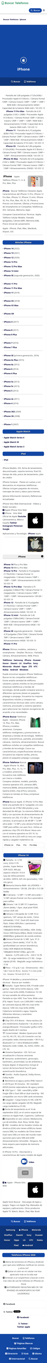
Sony (35, 663)
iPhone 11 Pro (10, 283)
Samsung (18, 660)
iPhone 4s (8, 399)
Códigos (36, 1348)
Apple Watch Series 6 (13, 437)
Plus (18, 845)
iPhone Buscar (10, 716)
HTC (35, 666)
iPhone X (8, 321)
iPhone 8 (8, 330)
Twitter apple (23, 1326)
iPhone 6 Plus (10, 373)
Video (31, 1162)
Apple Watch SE (11, 442)
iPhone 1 (8, 424)
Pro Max (33, 845)
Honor (6, 663)
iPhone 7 (8, 342)
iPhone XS (11, 146)
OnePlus (27, 663)
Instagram (8, 526)
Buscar (37, 10)
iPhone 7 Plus (10, 347)
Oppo (24, 666)
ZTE (30, 666)
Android (14, 669)
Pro (24, 845)
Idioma (38, 1353)
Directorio (12, 1353)
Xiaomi (13, 663)
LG (20, 663)
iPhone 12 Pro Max (12, 266)
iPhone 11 (11, 130)
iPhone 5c (8, 386)
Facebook (10, 1304)
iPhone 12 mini (10, 271)
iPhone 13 (8, 253)
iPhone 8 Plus (10, 334)
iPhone (6, 191)
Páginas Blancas (25, 1343)
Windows (24, 669)
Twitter (13, 522)
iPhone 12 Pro (10, 262)
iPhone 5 (8, 390)
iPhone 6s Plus (10, 360)
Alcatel (16, 666)
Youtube (22, 516)
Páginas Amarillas (17, 1348)
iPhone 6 (8, 369)
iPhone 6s (8, 364)
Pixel (16, 1245)
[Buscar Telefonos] (44, 10)
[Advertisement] (23, 42)
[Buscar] (32, 10)
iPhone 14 (8, 248)
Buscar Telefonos (16, 3)
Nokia (5, 669)
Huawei (36, 660)
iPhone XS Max (10, 158)
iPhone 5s (8, 381)
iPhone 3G (8, 416)
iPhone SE (8, 275)
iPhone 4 (8, 403)
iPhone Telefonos (11, 762)
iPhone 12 (8, 257)
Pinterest (18, 526)
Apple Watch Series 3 (13, 446)
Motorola (7, 666)
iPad (5, 459)
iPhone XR (8, 313)
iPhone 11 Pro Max (15, 111)
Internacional (18, 1358)
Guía (25, 1353)
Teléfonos (31, 81)
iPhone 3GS (9, 411)
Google (6, 529)
